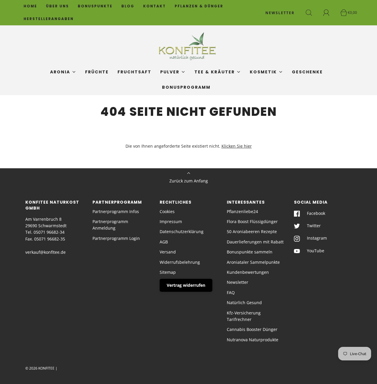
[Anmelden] (329, 12)
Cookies (167, 211)
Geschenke (307, 72)
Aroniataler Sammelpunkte (253, 262)
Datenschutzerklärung (182, 231)
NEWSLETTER (280, 12)
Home (30, 6)
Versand (168, 252)
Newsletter (237, 282)
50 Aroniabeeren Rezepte (252, 231)
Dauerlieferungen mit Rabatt (255, 242)
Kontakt (154, 6)
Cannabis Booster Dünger (252, 329)
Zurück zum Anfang (188, 181)
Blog (127, 6)
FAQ (231, 292)
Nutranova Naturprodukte (252, 339)
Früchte (97, 72)
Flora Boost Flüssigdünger (252, 221)
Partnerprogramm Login (116, 238)
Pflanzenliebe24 (242, 211)
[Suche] (312, 12)
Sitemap (168, 272)
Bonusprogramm (186, 87)
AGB (164, 242)
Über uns (57, 6)
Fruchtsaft (134, 72)
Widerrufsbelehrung (180, 262)
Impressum (171, 221)
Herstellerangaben (49, 19)
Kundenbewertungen (248, 272)
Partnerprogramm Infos (115, 211)
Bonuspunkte (95, 6)
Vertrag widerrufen (186, 285)
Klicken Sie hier (236, 146)
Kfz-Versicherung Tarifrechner (244, 316)
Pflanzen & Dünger (199, 6)
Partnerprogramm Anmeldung (110, 225)
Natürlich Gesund (244, 302)
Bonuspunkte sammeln (249, 252)
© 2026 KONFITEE (39, 368)
